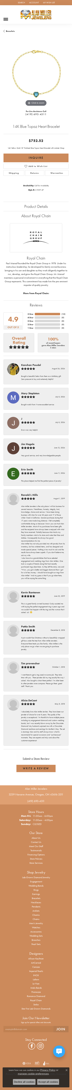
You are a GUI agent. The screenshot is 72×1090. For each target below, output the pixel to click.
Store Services (36, 862)
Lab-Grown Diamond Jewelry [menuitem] (36, 877)
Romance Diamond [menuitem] (36, 996)
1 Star (30, 328)
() (63, 314)
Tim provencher (30, 663)
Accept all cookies (48, 1081)
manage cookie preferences (33, 1073)
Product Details (36, 206)
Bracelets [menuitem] (36, 898)
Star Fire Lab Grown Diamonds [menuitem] (36, 1008)
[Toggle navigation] (6, 17)
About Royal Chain (36, 215)
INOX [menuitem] (36, 975)
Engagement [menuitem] (36, 881)
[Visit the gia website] (27, 1063)
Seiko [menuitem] (36, 1004)
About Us (36, 837)
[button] (21, 2)
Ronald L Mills (29, 495)
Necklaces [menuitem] (36, 902)
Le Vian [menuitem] (36, 983)
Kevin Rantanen (30, 592)
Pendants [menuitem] (36, 906)
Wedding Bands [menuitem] (36, 885)
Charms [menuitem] (36, 914)
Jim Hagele (27, 444)
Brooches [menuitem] (36, 939)
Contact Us (36, 842)
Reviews (36, 305)
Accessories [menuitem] (36, 931)
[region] (36, 74)
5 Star (30, 314)
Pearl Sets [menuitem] (36, 944)
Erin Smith (27, 469)
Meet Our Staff (36, 846)
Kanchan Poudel (31, 365)
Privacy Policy (47, 1070)
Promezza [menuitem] (36, 991)
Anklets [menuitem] (36, 910)
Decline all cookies (24, 1081)
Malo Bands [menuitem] (36, 987)
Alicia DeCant (29, 700)
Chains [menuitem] (36, 919)
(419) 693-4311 (36, 114)
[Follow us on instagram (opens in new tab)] (40, 1046)
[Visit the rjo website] (37, 1063)
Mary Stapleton (30, 393)
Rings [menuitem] (36, 889)
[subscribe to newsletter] (61, 1029)
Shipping (14, 173)
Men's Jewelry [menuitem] (36, 923)
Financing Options (36, 854)
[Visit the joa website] (46, 1063)
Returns (34, 173)
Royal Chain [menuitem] (36, 1000)
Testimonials (36, 850)
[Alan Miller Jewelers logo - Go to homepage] (36, 14)
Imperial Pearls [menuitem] (36, 971)
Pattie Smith (28, 626)
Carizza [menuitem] (36, 966)
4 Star (30, 317)
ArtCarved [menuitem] (36, 962)
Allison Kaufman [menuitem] (36, 958)
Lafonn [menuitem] (36, 979)
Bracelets (10, 31)
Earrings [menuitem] (36, 894)
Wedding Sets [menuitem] (36, 935)
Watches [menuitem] (36, 927)
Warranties (57, 173)
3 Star (30, 321)
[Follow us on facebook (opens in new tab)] (31, 1046)
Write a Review (36, 768)
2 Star (30, 324)
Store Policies (36, 858)
